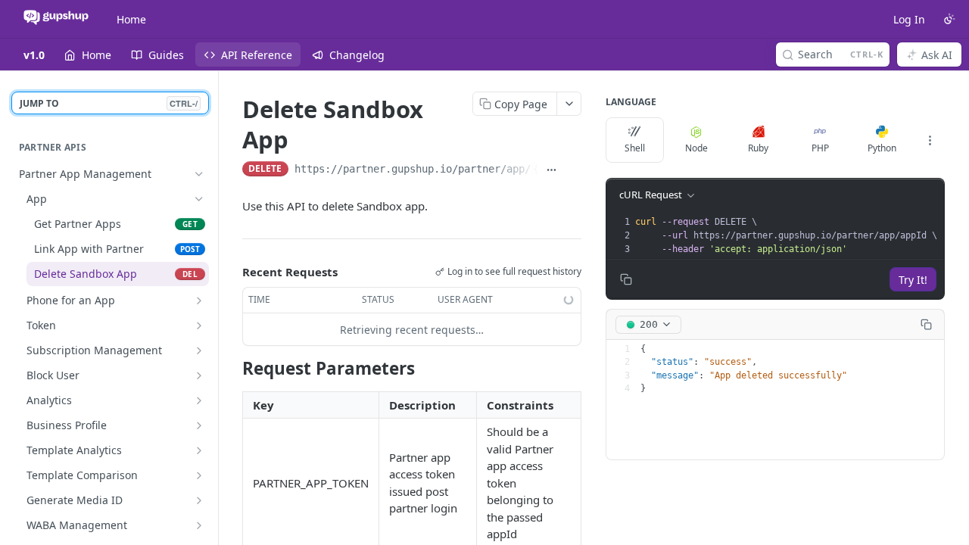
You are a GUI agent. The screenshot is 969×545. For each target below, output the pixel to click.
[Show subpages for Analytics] (199, 400)
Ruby (758, 148)
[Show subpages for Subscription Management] (199, 350)
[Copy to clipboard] (573, 170)
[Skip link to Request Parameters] (232, 368)
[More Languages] (929, 140)
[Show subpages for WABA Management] (199, 525)
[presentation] (788, 235)
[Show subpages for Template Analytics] (199, 450)
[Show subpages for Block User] (199, 375)
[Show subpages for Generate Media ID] (199, 500)
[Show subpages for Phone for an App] (199, 300)
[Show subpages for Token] (199, 325)
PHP (820, 148)
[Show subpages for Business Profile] (199, 425)
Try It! (913, 279)
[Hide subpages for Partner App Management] (199, 174)
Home (131, 19)
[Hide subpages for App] (199, 199)
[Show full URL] (552, 170)
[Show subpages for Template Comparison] (199, 475)
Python (882, 148)
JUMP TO (109, 103)
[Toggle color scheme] (949, 19)
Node (696, 148)
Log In (909, 19)
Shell (635, 148)
